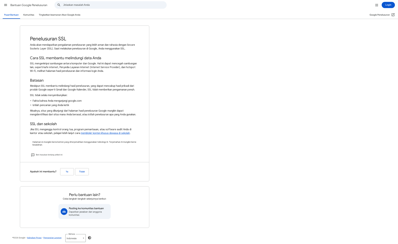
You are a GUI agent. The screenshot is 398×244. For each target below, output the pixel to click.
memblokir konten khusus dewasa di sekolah (105, 133)
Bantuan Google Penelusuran (28, 5)
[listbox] (75, 238)
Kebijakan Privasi (34, 238)
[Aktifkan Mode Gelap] (89, 238)
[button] (5, 5)
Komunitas (28, 15)
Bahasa (72, 234)
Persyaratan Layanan (52, 238)
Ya (67, 171)
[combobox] (115, 5)
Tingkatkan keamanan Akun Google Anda (59, 15)
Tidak (82, 171)
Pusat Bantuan (11, 15)
